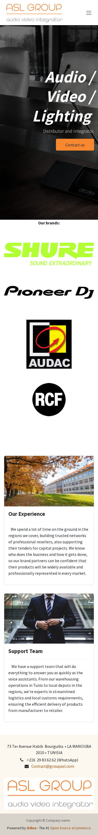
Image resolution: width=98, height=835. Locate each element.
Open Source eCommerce (70, 828)
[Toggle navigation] (89, 12)
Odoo (32, 828)
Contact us (75, 144)
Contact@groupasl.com (52, 766)
